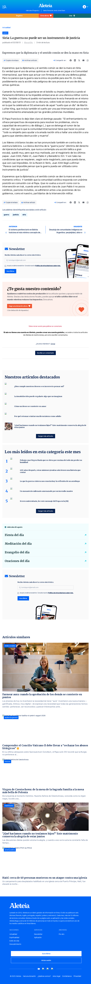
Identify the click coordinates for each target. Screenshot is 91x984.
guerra (6, 214)
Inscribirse (10, 271)
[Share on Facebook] (71, 60)
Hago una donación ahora (18, 306)
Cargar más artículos (45, 436)
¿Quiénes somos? (44, 976)
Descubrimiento (15, 944)
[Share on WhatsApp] (88, 60)
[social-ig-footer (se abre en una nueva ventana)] (52, 969)
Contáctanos (67, 976)
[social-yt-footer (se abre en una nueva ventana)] (39, 969)
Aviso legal (56, 976)
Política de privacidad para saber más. (48, 266)
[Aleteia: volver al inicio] (45, 5)
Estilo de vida (14, 941)
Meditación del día (18, 544)
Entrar (53, 344)
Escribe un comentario (45, 353)
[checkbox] (5, 266)
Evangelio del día (17, 552)
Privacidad (77, 976)
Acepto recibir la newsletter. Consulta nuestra (34, 266)
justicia (16, 214)
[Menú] (13, 6)
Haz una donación (29, 976)
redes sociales (10, 646)
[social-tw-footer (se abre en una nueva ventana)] (48, 969)
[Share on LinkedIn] (75, 60)
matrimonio (9, 806)
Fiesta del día (14, 535)
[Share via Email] (83, 60)
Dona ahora (44, 15)
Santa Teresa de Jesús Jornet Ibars (54, 11)
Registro (19, 15)
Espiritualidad (14, 937)
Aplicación (38, 937)
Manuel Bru (28, 42)
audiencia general (11, 717)
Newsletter (38, 934)
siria (24, 214)
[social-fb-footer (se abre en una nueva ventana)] (43, 969)
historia (7, 761)
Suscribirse (46, 953)
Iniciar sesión (46, 960)
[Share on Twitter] (79, 60)
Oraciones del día (17, 561)
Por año (61, 934)
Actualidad (6, 27)
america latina (10, 850)
